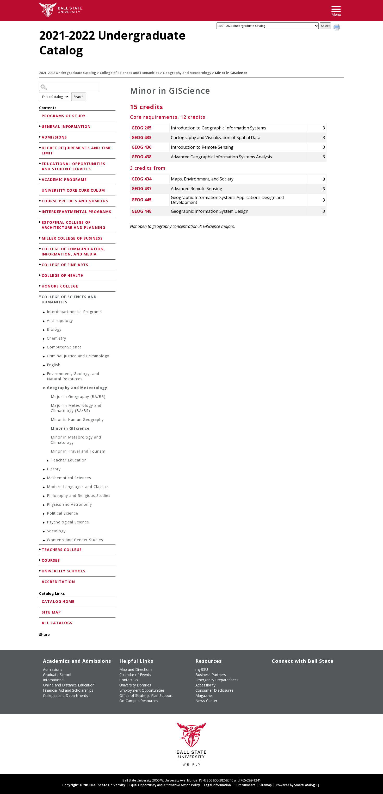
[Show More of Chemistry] (44, 339)
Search (79, 97)
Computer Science (64, 347)
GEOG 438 (141, 157)
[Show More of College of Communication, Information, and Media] (40, 248)
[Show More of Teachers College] (40, 549)
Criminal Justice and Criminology (78, 355)
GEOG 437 (141, 188)
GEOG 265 (141, 128)
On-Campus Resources (138, 700)
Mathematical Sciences (69, 477)
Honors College (60, 286)
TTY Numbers (245, 785)
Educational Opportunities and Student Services (73, 166)
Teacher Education (69, 460)
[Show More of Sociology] (44, 531)
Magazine (203, 695)
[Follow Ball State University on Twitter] (287, 671)
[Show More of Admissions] (40, 137)
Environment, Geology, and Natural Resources (73, 376)
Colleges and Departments (65, 695)
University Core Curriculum (73, 190)
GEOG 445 (141, 200)
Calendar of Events (135, 674)
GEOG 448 (141, 211)
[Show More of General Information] (40, 126)
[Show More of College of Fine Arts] (40, 264)
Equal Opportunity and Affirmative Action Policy (164, 785)
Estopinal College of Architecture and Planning (73, 225)
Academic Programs (64, 179)
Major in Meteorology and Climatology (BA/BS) (76, 408)
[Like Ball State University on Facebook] (275, 671)
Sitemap (266, 785)
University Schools (63, 570)
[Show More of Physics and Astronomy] (44, 505)
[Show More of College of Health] (40, 275)
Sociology (56, 530)
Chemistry (56, 338)
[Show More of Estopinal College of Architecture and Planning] (40, 222)
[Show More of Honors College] (40, 286)
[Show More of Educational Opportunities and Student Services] (40, 163)
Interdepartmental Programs (76, 211)
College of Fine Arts (65, 264)
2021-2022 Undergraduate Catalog (67, 72)
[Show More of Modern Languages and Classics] (44, 487)
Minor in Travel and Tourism (78, 451)
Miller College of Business (72, 238)
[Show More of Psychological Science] (44, 523)
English (53, 364)
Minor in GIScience (70, 428)
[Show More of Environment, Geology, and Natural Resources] (44, 374)
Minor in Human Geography (77, 419)
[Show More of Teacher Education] (48, 461)
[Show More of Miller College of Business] (40, 238)
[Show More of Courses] (40, 560)
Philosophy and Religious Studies (78, 495)
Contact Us (128, 679)
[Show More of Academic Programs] (40, 179)
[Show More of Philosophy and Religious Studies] (44, 496)
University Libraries (135, 685)
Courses (51, 560)
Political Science (62, 513)
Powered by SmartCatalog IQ (297, 785)
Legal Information (217, 785)
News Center (206, 700)
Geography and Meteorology (187, 72)
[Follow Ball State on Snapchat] (287, 684)
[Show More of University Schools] (40, 571)
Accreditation (58, 581)
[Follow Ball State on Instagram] (311, 671)
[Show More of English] (44, 365)
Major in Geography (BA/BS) (78, 396)
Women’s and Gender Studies (75, 539)
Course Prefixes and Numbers (75, 200)
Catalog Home (58, 601)
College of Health (63, 275)
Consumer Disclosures (214, 690)
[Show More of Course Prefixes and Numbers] (40, 200)
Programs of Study (63, 115)
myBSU (201, 669)
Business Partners (210, 674)
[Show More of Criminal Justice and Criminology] (44, 356)
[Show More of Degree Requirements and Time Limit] (40, 147)
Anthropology (60, 320)
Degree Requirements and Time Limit (77, 150)
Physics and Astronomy (69, 504)
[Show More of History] (44, 469)
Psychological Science (68, 522)
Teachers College (62, 549)
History (54, 468)
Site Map (51, 612)
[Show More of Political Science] (44, 514)
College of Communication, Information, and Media (73, 251)
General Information (66, 126)
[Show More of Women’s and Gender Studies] (44, 540)
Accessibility (205, 685)
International (53, 679)
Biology (54, 329)
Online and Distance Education (69, 685)
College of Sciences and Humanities (129, 72)
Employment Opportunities (142, 690)
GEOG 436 (141, 147)
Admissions (54, 137)
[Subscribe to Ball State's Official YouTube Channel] (299, 671)
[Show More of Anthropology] (44, 321)
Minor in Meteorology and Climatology (76, 440)
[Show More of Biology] (44, 330)
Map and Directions (135, 669)
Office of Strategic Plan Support (146, 695)
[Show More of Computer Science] (44, 348)
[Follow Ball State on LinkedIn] (275, 684)
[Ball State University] (192, 745)
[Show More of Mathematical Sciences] (44, 478)
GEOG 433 (141, 137)
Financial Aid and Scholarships (68, 690)
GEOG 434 (141, 179)
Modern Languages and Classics (78, 486)
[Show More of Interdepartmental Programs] (40, 211)
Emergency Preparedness (216, 679)
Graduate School (57, 674)
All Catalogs (57, 622)
